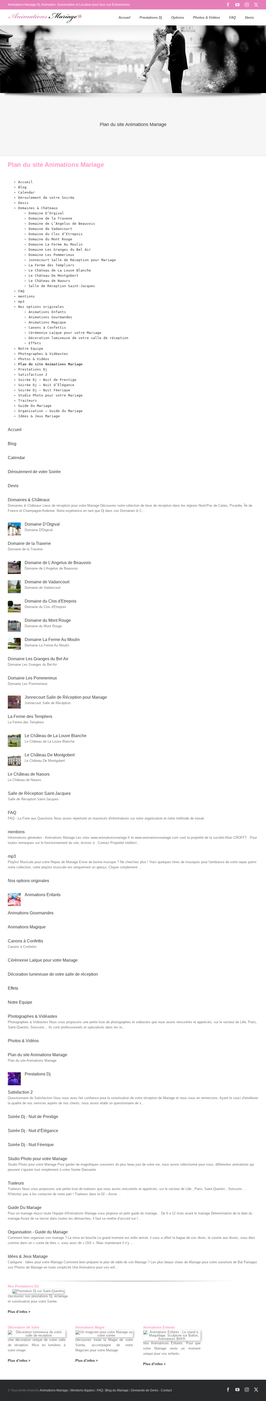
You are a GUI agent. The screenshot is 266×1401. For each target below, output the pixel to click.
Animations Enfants (47, 312)
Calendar (26, 192)
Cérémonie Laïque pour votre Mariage (65, 333)
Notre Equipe (30, 349)
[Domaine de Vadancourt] (14, 583)
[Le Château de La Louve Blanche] (14, 736)
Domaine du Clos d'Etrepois (50, 601)
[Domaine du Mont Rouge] (14, 621)
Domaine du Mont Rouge (50, 239)
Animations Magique (47, 322)
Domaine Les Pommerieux (51, 255)
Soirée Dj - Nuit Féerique (31, 1144)
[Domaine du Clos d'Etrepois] (14, 602)
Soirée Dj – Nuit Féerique (44, 390)
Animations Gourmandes (50, 317)
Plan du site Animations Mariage (50, 364)
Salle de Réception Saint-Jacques (62, 286)
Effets (35, 343)
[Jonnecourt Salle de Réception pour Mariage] (14, 698)
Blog (22, 187)
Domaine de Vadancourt (50, 229)
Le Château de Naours (49, 281)
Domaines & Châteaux (38, 208)
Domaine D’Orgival (46, 213)
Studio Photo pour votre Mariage (50, 395)
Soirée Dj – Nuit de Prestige (47, 380)
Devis (23, 203)
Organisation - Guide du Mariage (38, 1232)
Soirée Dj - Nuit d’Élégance (33, 1130)
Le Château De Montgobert (53, 275)
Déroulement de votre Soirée (46, 198)
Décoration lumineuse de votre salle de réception (78, 338)
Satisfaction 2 (32, 374)
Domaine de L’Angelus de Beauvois (62, 224)
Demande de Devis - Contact (151, 1390)
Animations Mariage (53, 1390)
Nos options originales (41, 307)
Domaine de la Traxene (50, 218)
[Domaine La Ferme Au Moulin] (14, 640)
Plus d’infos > (19, 1361)
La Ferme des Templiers (51, 265)
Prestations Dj (32, 369)
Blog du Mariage (117, 1390)
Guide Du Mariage (34, 406)
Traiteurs (27, 400)
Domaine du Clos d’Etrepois (56, 234)
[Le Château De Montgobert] (14, 756)
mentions (26, 296)
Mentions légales (82, 1390)
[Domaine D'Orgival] (14, 525)
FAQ (21, 291)
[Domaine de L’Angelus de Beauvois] (14, 563)
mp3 (21, 301)
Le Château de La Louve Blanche (60, 270)
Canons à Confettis (47, 327)
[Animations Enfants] (14, 895)
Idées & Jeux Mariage (39, 416)
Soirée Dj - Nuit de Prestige (33, 1116)
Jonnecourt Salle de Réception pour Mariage (72, 260)
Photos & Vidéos (33, 359)
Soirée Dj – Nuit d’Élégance (46, 385)
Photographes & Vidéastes (43, 354)
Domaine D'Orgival (42, 524)
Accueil (25, 182)
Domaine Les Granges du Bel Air (60, 250)
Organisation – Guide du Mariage (50, 411)
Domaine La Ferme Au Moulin (56, 244)
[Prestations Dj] (14, 1075)
